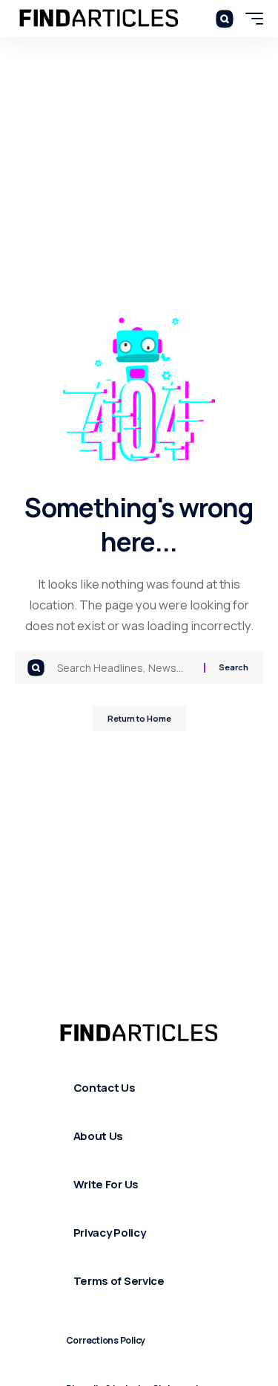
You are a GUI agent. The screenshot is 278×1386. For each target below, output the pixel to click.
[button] (224, 18)
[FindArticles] (99, 18)
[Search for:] (125, 667)
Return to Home (139, 718)
